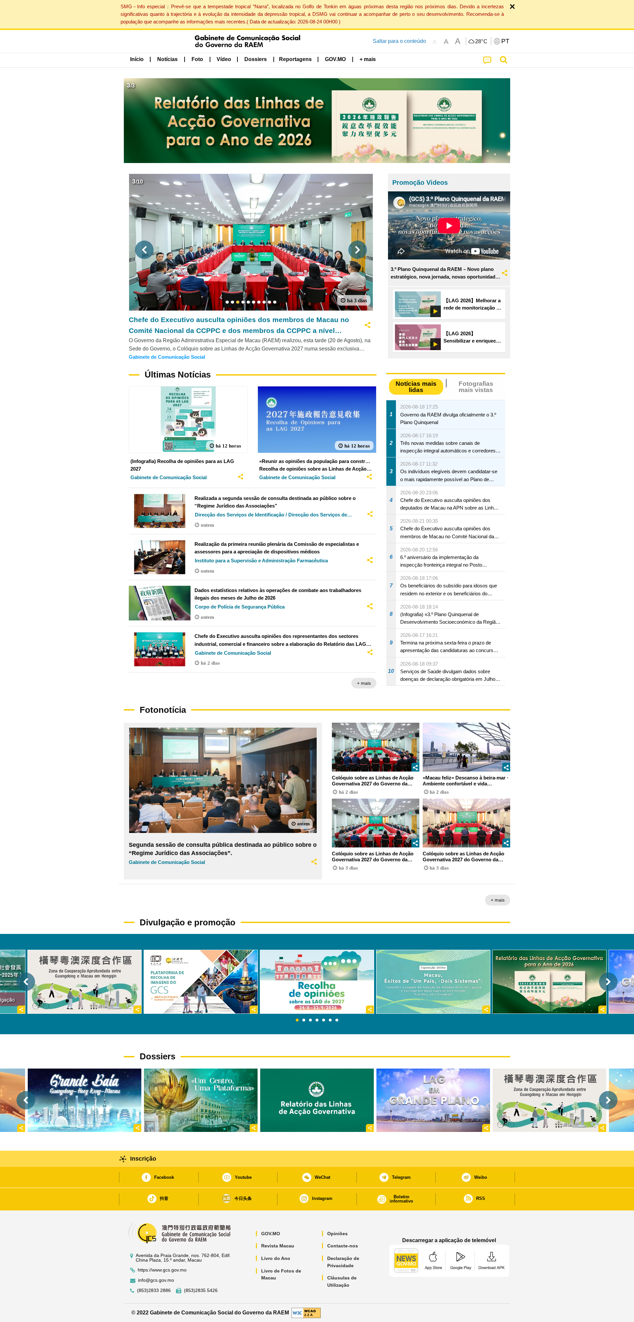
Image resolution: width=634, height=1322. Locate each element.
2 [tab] (303, 1020)
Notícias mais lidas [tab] (416, 386)
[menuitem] (167, 59)
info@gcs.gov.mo (156, 1280)
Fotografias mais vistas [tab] (476, 386)
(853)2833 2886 (154, 1290)
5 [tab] (323, 1020)
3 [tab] (310, 1020)
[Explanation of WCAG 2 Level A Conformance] (306, 1312)
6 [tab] (330, 1020)
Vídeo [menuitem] (224, 59)
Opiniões (337, 1233)
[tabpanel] (317, 982)
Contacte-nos (342, 1245)
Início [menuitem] (137, 59)
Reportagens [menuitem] (295, 59)
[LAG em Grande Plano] (433, 1100)
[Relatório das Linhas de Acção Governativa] (317, 1100)
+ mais (364, 683)
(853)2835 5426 (201, 1290)
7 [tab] (337, 1020)
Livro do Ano (275, 1258)
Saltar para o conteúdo (399, 41)
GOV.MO (270, 1233)
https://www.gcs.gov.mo (162, 1270)
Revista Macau (277, 1245)
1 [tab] (297, 1020)
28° (481, 41)
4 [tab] (317, 1020)
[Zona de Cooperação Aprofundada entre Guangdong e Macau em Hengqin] (549, 1100)
